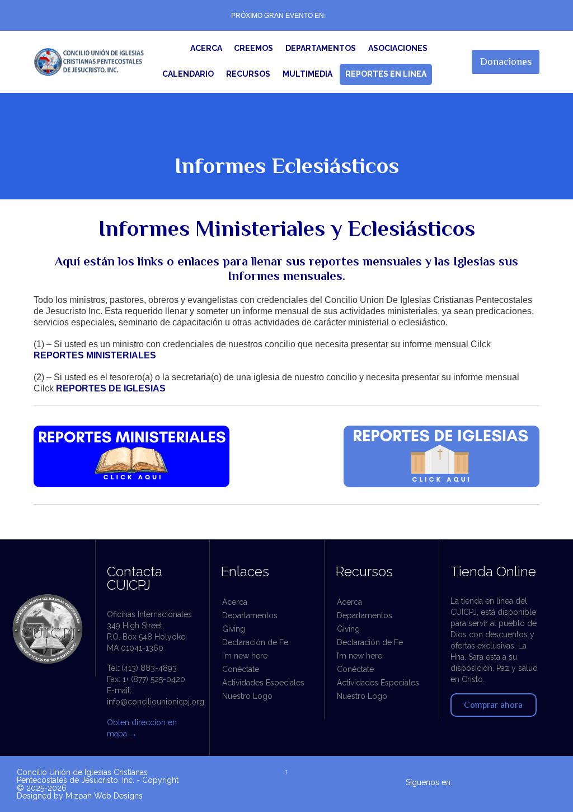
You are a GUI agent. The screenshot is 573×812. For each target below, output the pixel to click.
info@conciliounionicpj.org (155, 701)
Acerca (234, 602)
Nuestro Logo (247, 696)
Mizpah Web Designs (104, 795)
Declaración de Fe (255, 642)
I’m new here (244, 655)
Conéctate (240, 669)
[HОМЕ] (173, 48)
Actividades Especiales (263, 682)
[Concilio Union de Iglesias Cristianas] (89, 62)
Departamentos (250, 615)
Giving (233, 628)
